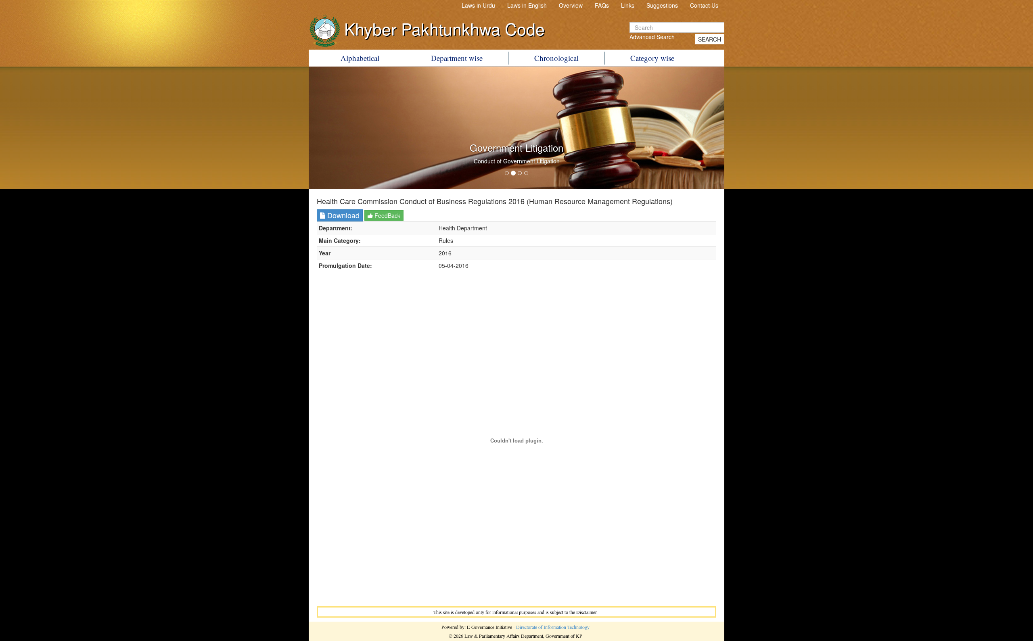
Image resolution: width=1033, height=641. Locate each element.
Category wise (652, 58)
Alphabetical (360, 58)
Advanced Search (652, 37)
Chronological (556, 58)
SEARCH (709, 39)
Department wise (457, 58)
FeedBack (386, 215)
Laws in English (527, 5)
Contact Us (704, 5)
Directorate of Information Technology (553, 627)
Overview (571, 5)
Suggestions (662, 5)
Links (627, 5)
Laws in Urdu (478, 5)
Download (342, 215)
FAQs (602, 5)
